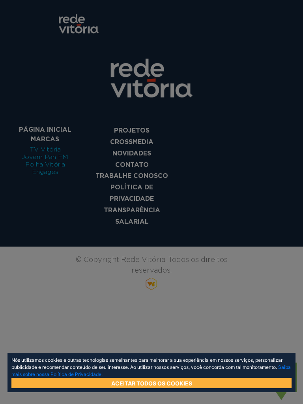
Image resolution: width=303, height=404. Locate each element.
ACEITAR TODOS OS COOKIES (151, 383)
